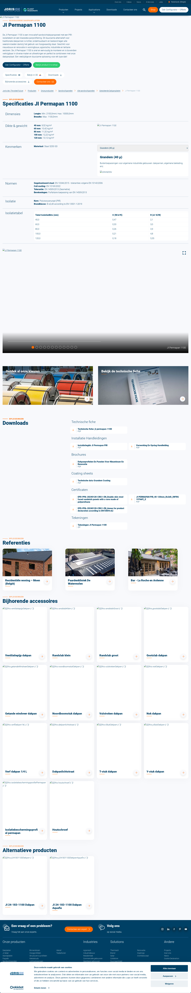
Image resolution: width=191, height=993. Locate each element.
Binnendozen (34, 950)
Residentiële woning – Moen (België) (22, 582)
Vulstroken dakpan (111, 713)
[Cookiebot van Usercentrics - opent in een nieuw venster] (16, 988)
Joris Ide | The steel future (13, 91)
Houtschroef (60, 829)
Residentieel (88, 956)
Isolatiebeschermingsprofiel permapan (21, 831)
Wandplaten (7, 956)
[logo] (21, 10)
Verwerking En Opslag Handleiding (152, 445)
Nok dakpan (154, 713)
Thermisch (114, 950)
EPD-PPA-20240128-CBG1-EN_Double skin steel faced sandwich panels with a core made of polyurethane (100, 499)
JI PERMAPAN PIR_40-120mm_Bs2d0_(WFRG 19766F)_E (157, 498)
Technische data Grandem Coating (94, 480)
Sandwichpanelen (65, 91)
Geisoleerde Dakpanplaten (109, 91)
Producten (32, 91)
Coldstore (114, 958)
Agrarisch (87, 950)
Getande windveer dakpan (21, 713)
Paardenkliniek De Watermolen (79, 582)
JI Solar (6, 953)
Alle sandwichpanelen (86, 91)
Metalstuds (34, 958)
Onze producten (47, 91)
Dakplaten (7, 950)
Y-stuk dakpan (155, 771)
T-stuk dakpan (108, 771)
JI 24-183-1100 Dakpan (19, 904)
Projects (167, 950)
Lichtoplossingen (36, 961)
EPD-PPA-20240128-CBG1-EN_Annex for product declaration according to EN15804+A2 (101, 509)
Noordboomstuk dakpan (67, 713)
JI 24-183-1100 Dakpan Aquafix (67, 906)
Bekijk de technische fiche (120, 371)
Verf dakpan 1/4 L (16, 771)
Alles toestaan (169, 968)
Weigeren (169, 983)
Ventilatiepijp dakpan (18, 655)
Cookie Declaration (171, 958)
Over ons (167, 953)
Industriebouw (89, 953)
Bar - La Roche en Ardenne (147, 580)
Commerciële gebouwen (93, 958)
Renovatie (141, 950)
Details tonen (40, 988)
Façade (6, 958)
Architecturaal (143, 956)
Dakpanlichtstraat (63, 771)
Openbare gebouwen (91, 961)
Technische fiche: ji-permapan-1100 (95, 429)
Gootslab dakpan (157, 655)
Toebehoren (61, 953)
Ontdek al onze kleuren (23, 371)
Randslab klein (61, 655)
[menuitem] (63, 10)
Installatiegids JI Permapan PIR (92, 445)
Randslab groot (108, 655)
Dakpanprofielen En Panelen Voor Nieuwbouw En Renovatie (101, 462)
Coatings (140, 953)
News (166, 956)
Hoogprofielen (35, 953)
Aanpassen (168, 976)
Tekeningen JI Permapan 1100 (92, 525)
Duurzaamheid (116, 961)
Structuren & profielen (38, 956)
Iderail (58, 950)
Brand (112, 953)
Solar (112, 956)
